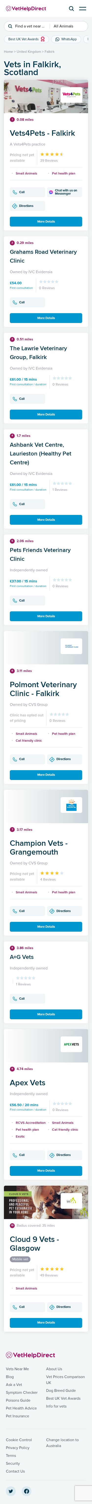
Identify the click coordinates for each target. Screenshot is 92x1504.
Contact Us (15, 1471)
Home (8, 52)
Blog (10, 1376)
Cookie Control (19, 1439)
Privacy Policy (17, 1447)
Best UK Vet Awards (63, 1398)
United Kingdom (29, 52)
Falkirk (49, 52)
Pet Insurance (17, 1416)
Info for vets (56, 1406)
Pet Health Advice (21, 1408)
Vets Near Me (17, 1369)
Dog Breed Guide (61, 1390)
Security (13, 1463)
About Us (54, 1369)
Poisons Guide (18, 1400)
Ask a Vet (14, 1384)
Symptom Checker (22, 1392)
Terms (11, 1455)
